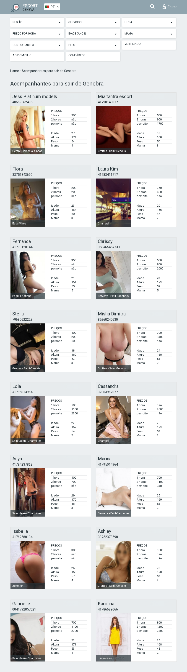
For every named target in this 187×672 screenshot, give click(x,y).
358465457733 (109, 247)
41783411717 (108, 175)
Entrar (172, 7)
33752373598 (108, 537)
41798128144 (22, 247)
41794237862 (22, 464)
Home (15, 71)
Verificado (133, 43)
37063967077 (108, 392)
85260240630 (108, 319)
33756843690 (22, 175)
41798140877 (108, 102)
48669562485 (22, 102)
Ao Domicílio (22, 55)
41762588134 (22, 537)
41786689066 (108, 609)
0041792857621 (24, 609)
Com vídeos (77, 55)
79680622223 (22, 319)
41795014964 (22, 392)
